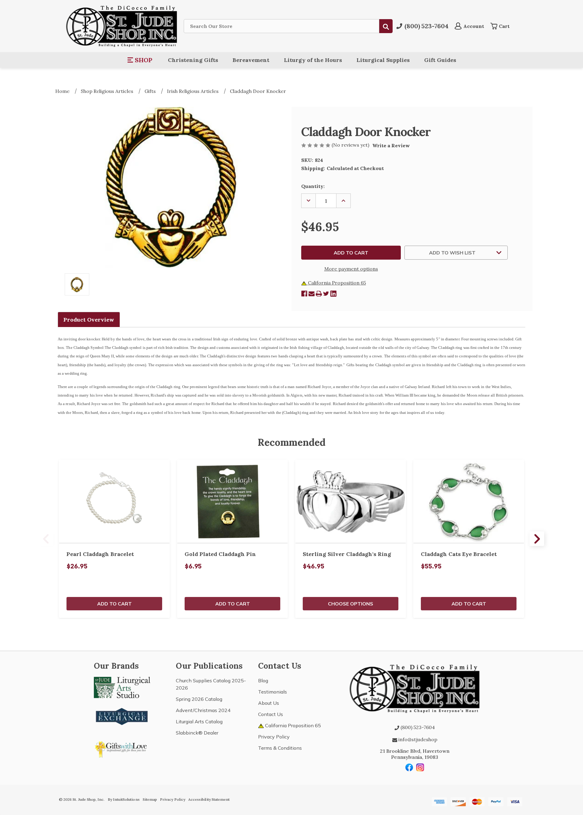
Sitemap (150, 799)
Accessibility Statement (209, 799)
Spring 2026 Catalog (199, 699)
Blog (263, 680)
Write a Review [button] (391, 145)
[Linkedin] (333, 293)
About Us (268, 703)
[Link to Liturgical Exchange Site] (122, 716)
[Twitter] (326, 293)
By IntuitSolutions (124, 799)
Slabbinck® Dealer (197, 733)
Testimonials (272, 692)
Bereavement (251, 59)
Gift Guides (440, 59)
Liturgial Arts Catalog (199, 721)
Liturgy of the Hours (313, 59)
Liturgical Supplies (383, 59)
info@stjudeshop (417, 739)
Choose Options (350, 604)
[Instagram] (420, 767)
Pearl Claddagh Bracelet (100, 554)
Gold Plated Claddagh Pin (220, 554)
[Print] (319, 293)
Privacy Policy (274, 737)
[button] (140, 60)
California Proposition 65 (336, 283)
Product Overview (88, 319)
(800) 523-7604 (417, 727)
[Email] (312, 293)
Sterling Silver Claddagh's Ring (347, 554)
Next (537, 538)
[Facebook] (304, 293)
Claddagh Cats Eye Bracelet (459, 554)
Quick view (114, 501)
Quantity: (313, 186)
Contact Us (270, 714)
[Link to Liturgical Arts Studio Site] (122, 687)
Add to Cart (114, 604)
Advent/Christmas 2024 (203, 710)
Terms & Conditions (280, 748)
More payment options (351, 269)
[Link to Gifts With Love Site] (122, 748)
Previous (46, 538)
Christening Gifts (193, 59)
